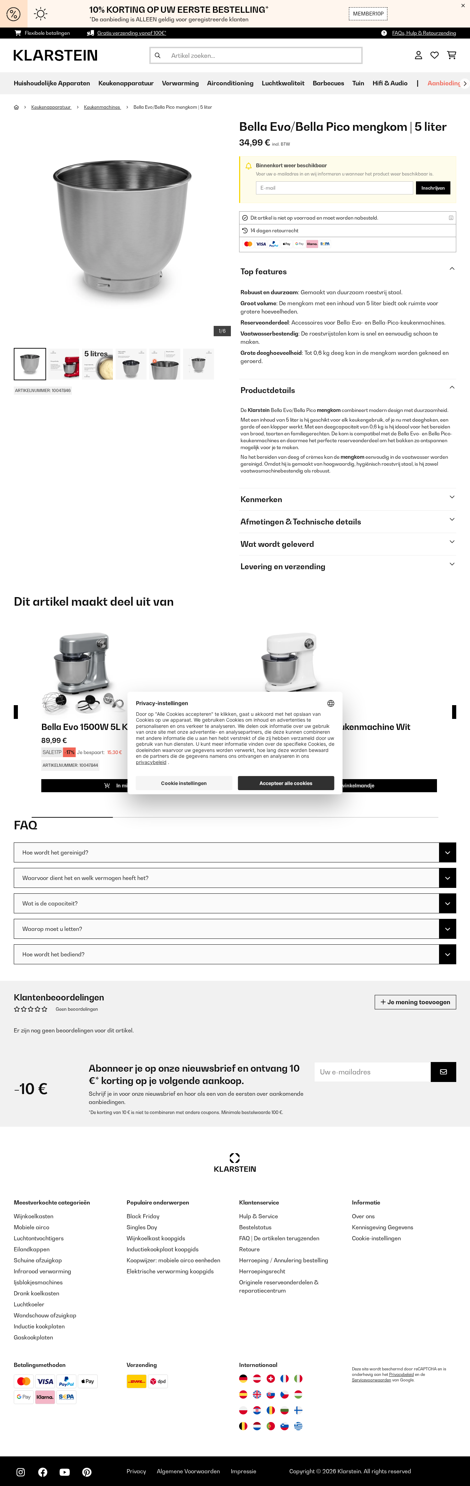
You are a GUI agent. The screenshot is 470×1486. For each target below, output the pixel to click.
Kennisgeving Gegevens (382, 1227)
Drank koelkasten (36, 1293)
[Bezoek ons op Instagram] (21, 1472)
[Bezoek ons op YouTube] (65, 1472)
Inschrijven (433, 188)
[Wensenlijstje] (434, 55)
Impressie (243, 1471)
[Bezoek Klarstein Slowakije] (271, 1394)
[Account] (418, 55)
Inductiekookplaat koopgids (163, 1249)
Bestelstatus (255, 1227)
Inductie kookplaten (39, 1326)
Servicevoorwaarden (371, 1380)
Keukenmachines (102, 107)
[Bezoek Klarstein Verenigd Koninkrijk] (257, 1394)
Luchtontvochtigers (39, 1238)
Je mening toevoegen (418, 1002)
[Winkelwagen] (451, 55)
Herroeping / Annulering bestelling (283, 1260)
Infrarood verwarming (42, 1271)
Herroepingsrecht (262, 1271)
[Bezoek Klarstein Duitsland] (243, 1378)
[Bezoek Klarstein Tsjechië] (284, 1394)
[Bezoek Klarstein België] (243, 1426)
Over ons (363, 1216)
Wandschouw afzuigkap (45, 1315)
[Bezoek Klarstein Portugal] (271, 1426)
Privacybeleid (401, 1374)
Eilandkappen (32, 1249)
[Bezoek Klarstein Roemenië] (271, 1410)
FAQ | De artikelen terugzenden (279, 1238)
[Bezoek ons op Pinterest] (87, 1472)
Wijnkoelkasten (33, 1216)
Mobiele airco (31, 1227)
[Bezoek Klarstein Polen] (243, 1410)
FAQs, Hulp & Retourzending (424, 33)
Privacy (136, 1471)
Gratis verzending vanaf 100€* (131, 33)
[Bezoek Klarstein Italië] (298, 1378)
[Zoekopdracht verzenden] (157, 55)
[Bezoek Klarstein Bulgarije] (284, 1410)
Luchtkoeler (29, 1304)
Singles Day (142, 1227)
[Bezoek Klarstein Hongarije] (298, 1394)
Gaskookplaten (33, 1337)
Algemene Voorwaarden (188, 1471)
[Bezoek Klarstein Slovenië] (284, 1426)
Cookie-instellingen (376, 1238)
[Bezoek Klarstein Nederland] (257, 1426)
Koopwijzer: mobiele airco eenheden (173, 1260)
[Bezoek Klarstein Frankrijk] (284, 1378)
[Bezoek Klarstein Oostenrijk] (257, 1378)
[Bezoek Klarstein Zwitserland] (271, 1378)
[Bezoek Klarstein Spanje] (243, 1394)
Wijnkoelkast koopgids (156, 1238)
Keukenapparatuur (51, 107)
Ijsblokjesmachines (38, 1282)
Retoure (249, 1249)
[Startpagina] (22, 107)
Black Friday (143, 1216)
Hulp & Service (258, 1216)
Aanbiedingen (448, 83)
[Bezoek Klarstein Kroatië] (257, 1410)
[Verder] (465, 83)
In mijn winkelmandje (348, 785)
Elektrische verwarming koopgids (170, 1271)
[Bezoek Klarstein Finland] (298, 1410)
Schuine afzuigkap (38, 1260)
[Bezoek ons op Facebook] (43, 1472)
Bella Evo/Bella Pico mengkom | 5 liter (172, 107)
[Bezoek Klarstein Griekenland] (298, 1426)
